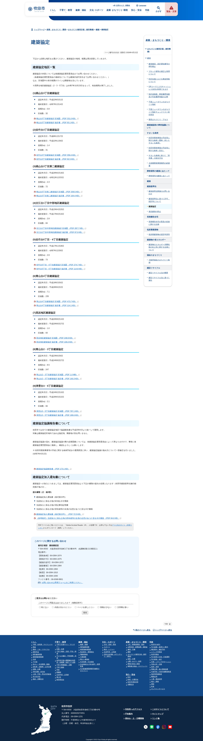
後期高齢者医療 (38, 657)
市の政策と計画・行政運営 (160, 657)
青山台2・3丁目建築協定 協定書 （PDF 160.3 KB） (58, 379)
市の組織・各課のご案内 (159, 647)
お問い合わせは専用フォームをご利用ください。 (62, 583)
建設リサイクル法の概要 (158, 273)
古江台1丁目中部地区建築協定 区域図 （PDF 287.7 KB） (60, 228)
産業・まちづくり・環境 (56, 30)
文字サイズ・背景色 (123, 5)
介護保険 (83, 657)
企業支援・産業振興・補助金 (137, 647)
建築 (97, 30)
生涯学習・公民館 (63, 675)
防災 (129, 677)
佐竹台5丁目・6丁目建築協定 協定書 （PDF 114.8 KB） (59, 269)
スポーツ (107, 647)
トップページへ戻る (163, 630)
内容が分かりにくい (63, 607)
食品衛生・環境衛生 (87, 652)
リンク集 (156, 718)
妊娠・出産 (60, 649)
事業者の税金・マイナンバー (137, 666)
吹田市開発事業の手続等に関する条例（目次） (159, 149)
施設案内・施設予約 (158, 649)
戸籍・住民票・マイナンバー (43, 644)
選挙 (152, 684)
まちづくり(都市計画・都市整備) (81, 30)
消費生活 (131, 684)
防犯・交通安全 (133, 679)
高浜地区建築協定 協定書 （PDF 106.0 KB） (55, 342)
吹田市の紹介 (155, 644)
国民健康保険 (37, 654)
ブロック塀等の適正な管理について (159, 72)
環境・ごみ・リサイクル (41, 649)
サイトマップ (157, 714)
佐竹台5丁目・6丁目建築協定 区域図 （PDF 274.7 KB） (59, 265)
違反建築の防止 (155, 212)
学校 (58, 670)
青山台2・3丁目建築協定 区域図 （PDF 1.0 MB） (57, 375)
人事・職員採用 (156, 679)
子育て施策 (60, 667)
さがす (159, 11)
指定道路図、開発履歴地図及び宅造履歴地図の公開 (159, 95)
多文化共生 (36, 676)
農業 (129, 652)
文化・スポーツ (108, 642)
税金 (34, 647)
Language (142, 5)
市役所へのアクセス (133, 709)
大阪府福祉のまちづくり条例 (159, 261)
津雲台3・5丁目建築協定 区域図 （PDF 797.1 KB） (58, 411)
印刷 (166, 624)
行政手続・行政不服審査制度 (161, 672)
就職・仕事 (36, 669)
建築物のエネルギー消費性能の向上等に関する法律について (159, 247)
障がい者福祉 (84, 659)
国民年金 (36, 652)
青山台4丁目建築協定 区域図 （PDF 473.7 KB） (56, 301)
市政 (147, 10)
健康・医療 (84, 644)
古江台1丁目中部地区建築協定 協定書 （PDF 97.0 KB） (59, 232)
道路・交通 (131, 659)
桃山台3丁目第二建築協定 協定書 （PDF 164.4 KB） (58, 196)
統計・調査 (155, 681)
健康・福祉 (81, 10)
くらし (53, 10)
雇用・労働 (131, 649)
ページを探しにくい (85, 607)
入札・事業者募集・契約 (136, 644)
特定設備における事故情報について (159, 80)
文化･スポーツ (96, 10)
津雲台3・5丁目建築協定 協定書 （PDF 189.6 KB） (58, 415)
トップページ (39, 30)
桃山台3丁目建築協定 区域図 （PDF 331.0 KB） (56, 119)
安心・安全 (136, 10)
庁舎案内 (129, 714)
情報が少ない (105, 607)
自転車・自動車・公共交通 (42, 667)
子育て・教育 (65, 10)
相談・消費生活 (38, 679)
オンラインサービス (158, 689)
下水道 (35, 662)
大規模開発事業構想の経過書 (159, 164)
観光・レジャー (109, 649)
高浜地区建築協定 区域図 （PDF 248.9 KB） (55, 338)
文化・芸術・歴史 (110, 644)
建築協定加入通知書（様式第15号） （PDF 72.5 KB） (59, 514)
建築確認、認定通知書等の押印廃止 (159, 65)
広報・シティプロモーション (161, 662)
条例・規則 (155, 667)
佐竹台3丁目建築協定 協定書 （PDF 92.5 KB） (56, 159)
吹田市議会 (155, 654)
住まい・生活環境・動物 (41, 664)
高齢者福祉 (84, 654)
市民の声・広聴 (156, 664)
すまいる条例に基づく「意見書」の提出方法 (159, 157)
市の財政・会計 (156, 659)
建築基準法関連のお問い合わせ (159, 192)
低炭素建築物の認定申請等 (159, 234)
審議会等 (154, 676)
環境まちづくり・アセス (158, 120)
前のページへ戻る (142, 630)
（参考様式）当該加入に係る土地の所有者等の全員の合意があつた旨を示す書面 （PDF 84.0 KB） (77, 518)
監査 (152, 686)
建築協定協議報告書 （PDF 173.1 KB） (53, 469)
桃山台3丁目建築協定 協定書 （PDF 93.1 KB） (56, 123)
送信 (85, 613)
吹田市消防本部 (133, 682)
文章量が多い (123, 607)
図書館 (59, 672)
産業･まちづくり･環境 (117, 10)
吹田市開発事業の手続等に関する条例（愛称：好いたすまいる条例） (159, 140)
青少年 (59, 677)
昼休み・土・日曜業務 (134, 718)
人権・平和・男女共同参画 (42, 674)
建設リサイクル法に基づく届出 (159, 279)
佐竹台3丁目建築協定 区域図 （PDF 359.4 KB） (56, 155)
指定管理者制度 (156, 674)
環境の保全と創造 (134, 664)
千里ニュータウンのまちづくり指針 (159, 103)
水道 (34, 659)
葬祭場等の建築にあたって (159, 176)
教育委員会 (60, 680)
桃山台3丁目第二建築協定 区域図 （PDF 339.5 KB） (58, 192)
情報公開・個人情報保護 (159, 669)
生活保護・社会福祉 (87, 662)
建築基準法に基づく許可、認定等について (159, 200)
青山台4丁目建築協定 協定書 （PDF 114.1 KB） (56, 305)
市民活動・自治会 (39, 672)
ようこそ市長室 (156, 652)
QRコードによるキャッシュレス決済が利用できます (160, 88)
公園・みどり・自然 (134, 661)
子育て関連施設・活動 (64, 665)
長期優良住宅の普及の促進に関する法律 (159, 223)
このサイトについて (160, 709)
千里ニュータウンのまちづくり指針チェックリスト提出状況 (159, 112)
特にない (45, 607)
